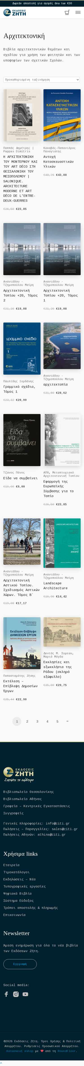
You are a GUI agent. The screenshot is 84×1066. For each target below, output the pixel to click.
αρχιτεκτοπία (55, 385)
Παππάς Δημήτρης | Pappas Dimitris (18, 149)
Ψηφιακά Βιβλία (17, 894)
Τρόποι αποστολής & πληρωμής (30, 908)
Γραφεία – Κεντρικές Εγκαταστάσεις (36, 806)
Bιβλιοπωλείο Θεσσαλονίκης (28, 792)
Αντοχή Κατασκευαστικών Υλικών (58, 162)
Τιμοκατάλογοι (16, 872)
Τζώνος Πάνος (14, 472)
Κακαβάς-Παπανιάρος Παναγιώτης (59, 149)
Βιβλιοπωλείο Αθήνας (22, 799)
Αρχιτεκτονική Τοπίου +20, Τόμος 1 (60, 296)
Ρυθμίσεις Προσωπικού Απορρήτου (51, 1046)
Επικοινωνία (14, 915)
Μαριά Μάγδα (53, 656)
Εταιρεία (11, 865)
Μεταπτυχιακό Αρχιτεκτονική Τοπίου (61, 474)
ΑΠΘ (46, 472)
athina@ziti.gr (52, 835)
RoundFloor (67, 1051)
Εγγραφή (20, 964)
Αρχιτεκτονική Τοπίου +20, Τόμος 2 (20, 296)
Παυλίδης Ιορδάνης (18, 381)
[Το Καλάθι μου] (67, 13)
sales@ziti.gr (65, 829)
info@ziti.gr (58, 824)
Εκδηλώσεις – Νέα (19, 879)
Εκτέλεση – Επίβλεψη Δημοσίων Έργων (20, 686)
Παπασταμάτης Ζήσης (19, 676)
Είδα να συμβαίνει (20, 478)
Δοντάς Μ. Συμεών (57, 653)
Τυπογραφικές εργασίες (24, 887)
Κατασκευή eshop (19, 1051)
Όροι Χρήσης (51, 1041)
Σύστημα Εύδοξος (18, 901)
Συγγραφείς (13, 813)
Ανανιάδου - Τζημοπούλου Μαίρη (18, 283)
